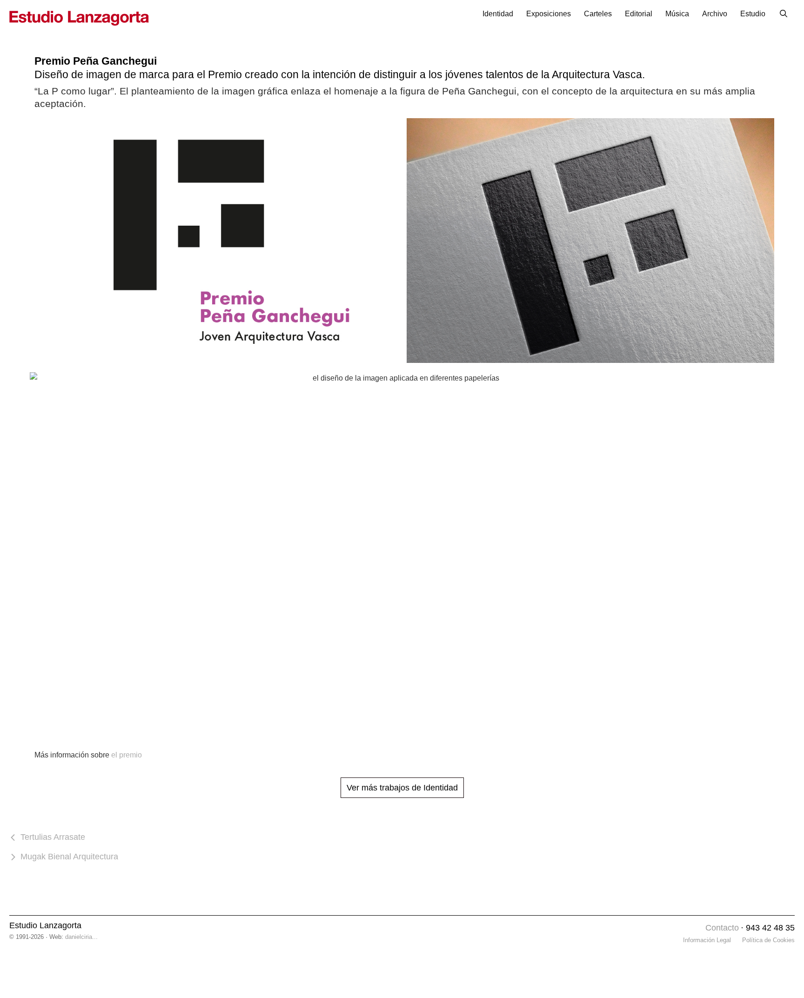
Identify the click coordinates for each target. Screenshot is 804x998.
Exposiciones (548, 14)
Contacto (722, 927)
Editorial (638, 14)
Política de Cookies (768, 940)
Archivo (714, 14)
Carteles (598, 14)
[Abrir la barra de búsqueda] (783, 14)
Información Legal (707, 940)
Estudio (752, 14)
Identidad (497, 14)
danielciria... (81, 936)
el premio (126, 755)
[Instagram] (695, 928)
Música (677, 14)
